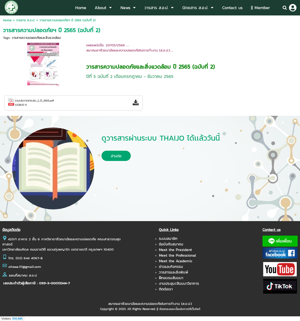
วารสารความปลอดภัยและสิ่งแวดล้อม (36, 37)
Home (7, 20)
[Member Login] (292, 7)
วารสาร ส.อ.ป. (25, 20)
